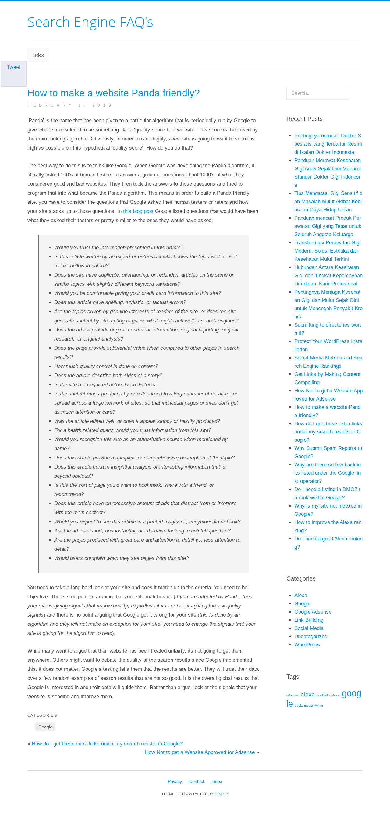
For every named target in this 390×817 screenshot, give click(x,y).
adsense (292, 695)
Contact (196, 781)
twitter (318, 705)
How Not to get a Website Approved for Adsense (200, 752)
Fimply (222, 794)
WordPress (307, 645)
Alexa (300, 595)
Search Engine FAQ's (90, 21)
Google (45, 726)
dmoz (336, 695)
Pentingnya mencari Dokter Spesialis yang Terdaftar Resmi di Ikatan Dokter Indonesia (328, 144)
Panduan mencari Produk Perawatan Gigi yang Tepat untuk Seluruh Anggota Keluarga (327, 226)
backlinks (324, 695)
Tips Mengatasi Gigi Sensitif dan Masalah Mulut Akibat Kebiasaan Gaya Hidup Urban (328, 201)
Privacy (175, 781)
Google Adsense (313, 612)
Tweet (13, 67)
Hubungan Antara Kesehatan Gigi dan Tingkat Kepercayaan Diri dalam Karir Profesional (328, 275)
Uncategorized (310, 636)
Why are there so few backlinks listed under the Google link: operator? (327, 473)
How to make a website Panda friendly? (113, 92)
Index (38, 55)
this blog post (138, 211)
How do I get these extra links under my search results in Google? (107, 744)
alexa (308, 694)
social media (304, 705)
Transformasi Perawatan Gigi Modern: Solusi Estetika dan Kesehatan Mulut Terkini (327, 251)
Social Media (309, 628)
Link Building (308, 620)
